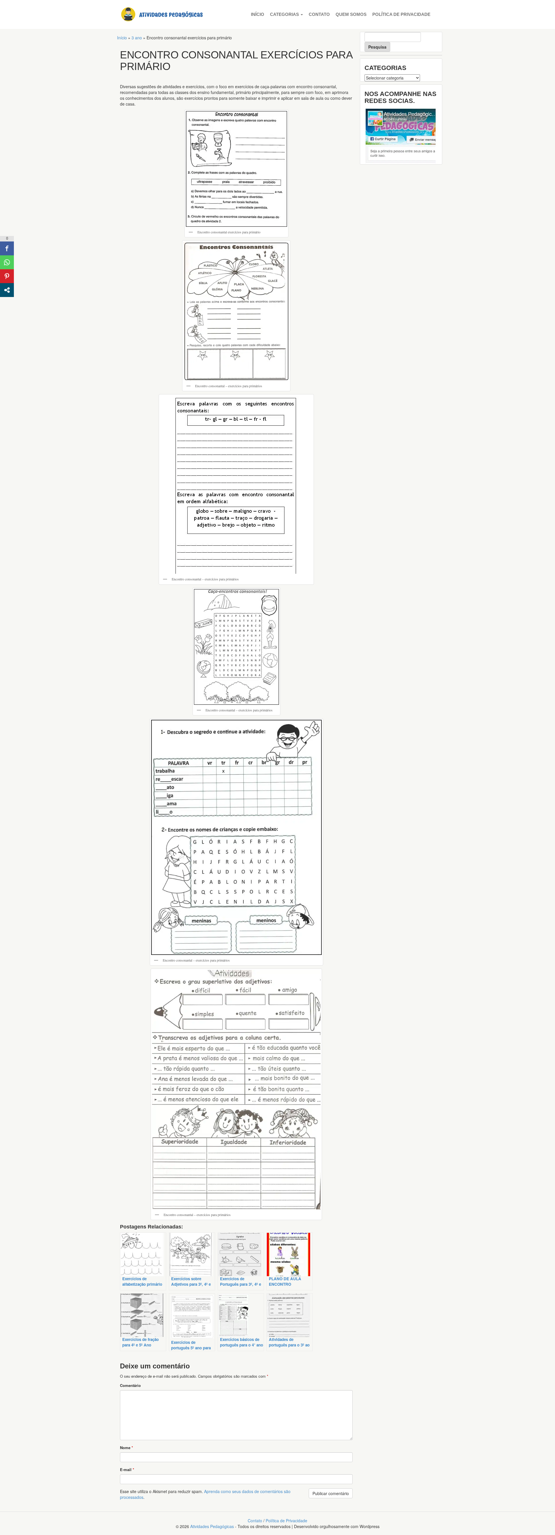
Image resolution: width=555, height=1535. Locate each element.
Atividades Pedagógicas (212, 1526)
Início (257, 14)
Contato (319, 14)
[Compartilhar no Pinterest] (7, 276)
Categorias (285, 14)
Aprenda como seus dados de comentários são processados (205, 1494)
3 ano (137, 37)
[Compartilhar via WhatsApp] (7, 262)
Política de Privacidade (401, 14)
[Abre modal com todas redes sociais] (7, 290)
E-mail (127, 1469)
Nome (126, 1447)
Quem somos (351, 14)
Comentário (130, 1385)
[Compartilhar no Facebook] (7, 248)
